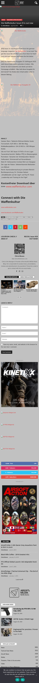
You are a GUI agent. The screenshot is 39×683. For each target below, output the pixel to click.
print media (5, 219)
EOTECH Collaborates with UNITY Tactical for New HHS (6, 291)
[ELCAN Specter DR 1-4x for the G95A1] (32, 284)
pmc (31, 217)
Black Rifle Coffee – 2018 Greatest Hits (15, 554)
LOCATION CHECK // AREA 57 (9, 237)
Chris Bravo (6, 25)
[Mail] (22, 271)
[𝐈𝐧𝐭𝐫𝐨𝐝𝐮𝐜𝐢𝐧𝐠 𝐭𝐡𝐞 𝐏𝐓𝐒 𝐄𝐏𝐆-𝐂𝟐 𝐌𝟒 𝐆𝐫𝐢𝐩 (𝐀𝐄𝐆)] (6, 612)
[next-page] (21, 297)
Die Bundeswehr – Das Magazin (19, 290)
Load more (19, 579)
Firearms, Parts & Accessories (10, 660)
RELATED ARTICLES (11, 277)
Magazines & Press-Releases (14, 20)
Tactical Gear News (7, 651)
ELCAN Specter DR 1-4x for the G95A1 (31, 290)
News (3, 647)
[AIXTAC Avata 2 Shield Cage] (6, 622)
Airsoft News (5, 654)
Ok (17, 680)
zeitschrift (13, 219)
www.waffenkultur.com (19, 186)
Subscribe (33, 477)
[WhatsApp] (20, 227)
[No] (36, 675)
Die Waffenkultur (20, 51)
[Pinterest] (15, 227)
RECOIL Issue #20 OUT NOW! (31, 237)
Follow (33, 468)
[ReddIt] (25, 227)
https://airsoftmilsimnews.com (19, 258)
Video (3, 664)
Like (35, 463)
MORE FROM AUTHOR (26, 277)
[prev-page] (18, 297)
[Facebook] (5, 227)
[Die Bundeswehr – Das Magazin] (19, 284)
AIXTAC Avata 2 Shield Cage (23, 619)
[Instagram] (19, 271)
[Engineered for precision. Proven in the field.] (6, 632)
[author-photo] (19, 249)
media (26, 217)
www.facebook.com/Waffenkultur (12, 212)
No (23, 680)
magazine (20, 217)
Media (3, 20)
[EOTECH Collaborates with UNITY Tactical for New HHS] (7, 284)
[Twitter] (10, 227)
